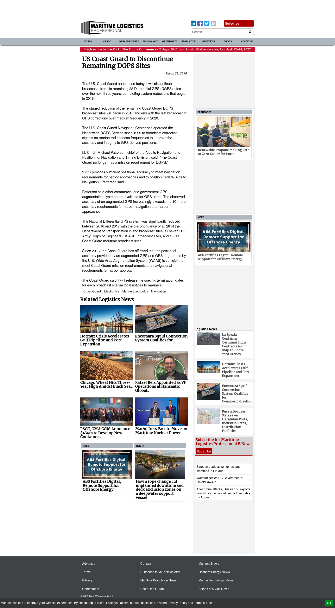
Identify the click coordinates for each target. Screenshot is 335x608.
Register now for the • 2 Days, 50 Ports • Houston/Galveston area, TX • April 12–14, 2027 (167, 49)
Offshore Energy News (214, 572)
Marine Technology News (216, 580)
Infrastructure (129, 41)
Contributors (90, 588)
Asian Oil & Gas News (214, 588)
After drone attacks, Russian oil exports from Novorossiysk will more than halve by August (223, 493)
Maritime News (209, 563)
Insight (140, 445)
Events (228, 41)
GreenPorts (169, 41)
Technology (150, 41)
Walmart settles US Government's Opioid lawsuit (220, 480)
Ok (329, 603)
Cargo (107, 41)
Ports (88, 41)
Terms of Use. (203, 603)
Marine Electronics (135, 291)
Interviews (208, 41)
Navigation (158, 291)
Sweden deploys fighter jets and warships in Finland (219, 468)
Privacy (87, 580)
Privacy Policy (177, 603)
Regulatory (188, 41)
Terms (86, 572)
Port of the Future (152, 588)
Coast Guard (92, 291)
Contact (145, 563)
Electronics (111, 291)
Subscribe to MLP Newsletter (160, 572)
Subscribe (232, 23)
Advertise (247, 41)
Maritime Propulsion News (158, 580)
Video (86, 445)
